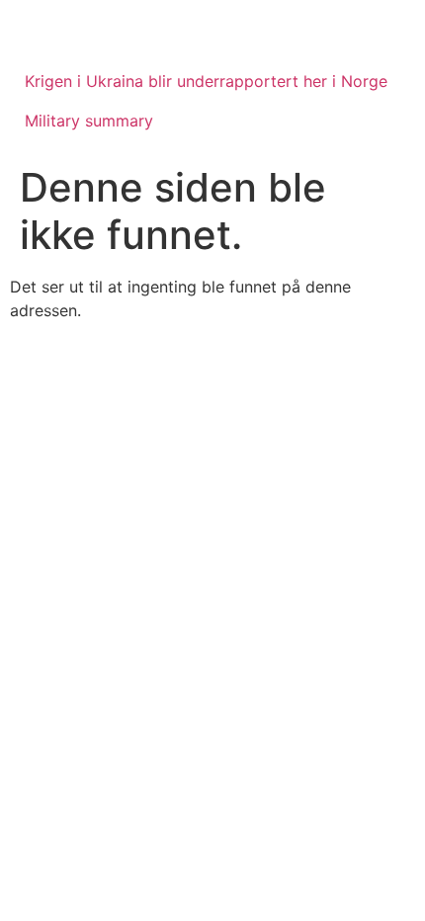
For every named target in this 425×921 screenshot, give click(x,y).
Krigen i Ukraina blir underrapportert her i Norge (206, 81)
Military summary (89, 120)
